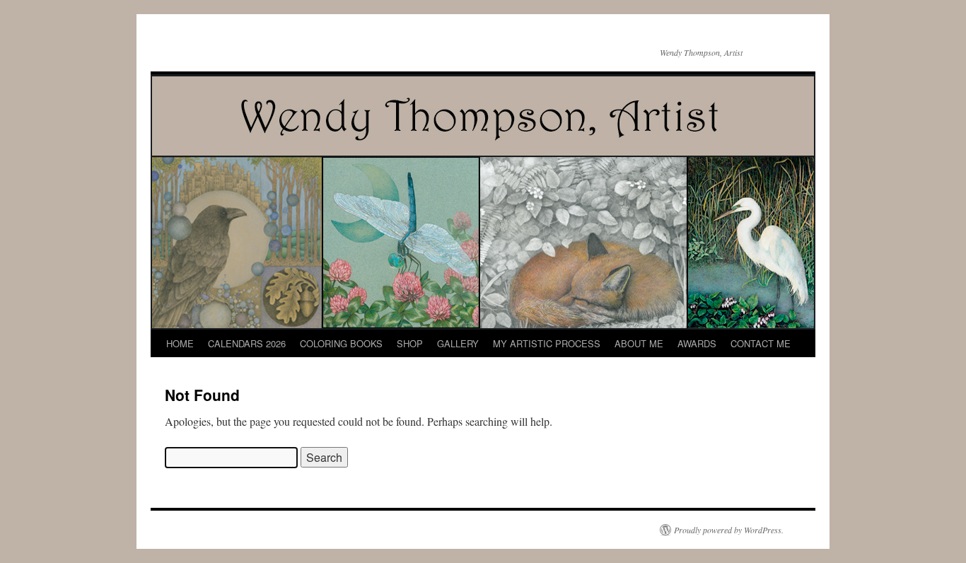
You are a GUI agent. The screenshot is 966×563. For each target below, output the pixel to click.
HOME (180, 343)
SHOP (410, 343)
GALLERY (458, 343)
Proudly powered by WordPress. (729, 529)
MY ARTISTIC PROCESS (546, 343)
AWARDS (696, 343)
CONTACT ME (761, 343)
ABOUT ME (639, 343)
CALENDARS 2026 (247, 343)
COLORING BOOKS (341, 343)
